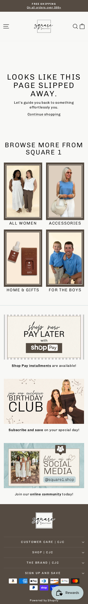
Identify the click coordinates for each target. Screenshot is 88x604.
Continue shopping (44, 114)
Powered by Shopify (44, 600)
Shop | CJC (42, 552)
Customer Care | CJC (43, 542)
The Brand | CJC (43, 562)
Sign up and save (43, 573)
